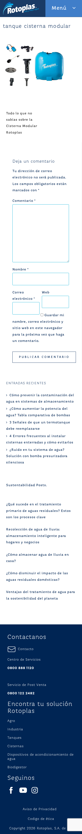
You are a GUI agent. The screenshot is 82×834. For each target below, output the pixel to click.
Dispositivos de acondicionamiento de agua (40, 757)
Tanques (14, 738)
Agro (11, 721)
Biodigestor (17, 767)
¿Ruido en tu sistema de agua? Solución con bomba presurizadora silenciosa (36, 456)
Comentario (24, 201)
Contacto (25, 649)
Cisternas (15, 746)
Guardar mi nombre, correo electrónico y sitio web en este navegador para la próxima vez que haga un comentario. (38, 328)
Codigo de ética (41, 819)
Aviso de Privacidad (40, 809)
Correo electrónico (23, 296)
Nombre (20, 269)
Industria (15, 729)
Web (45, 292)
